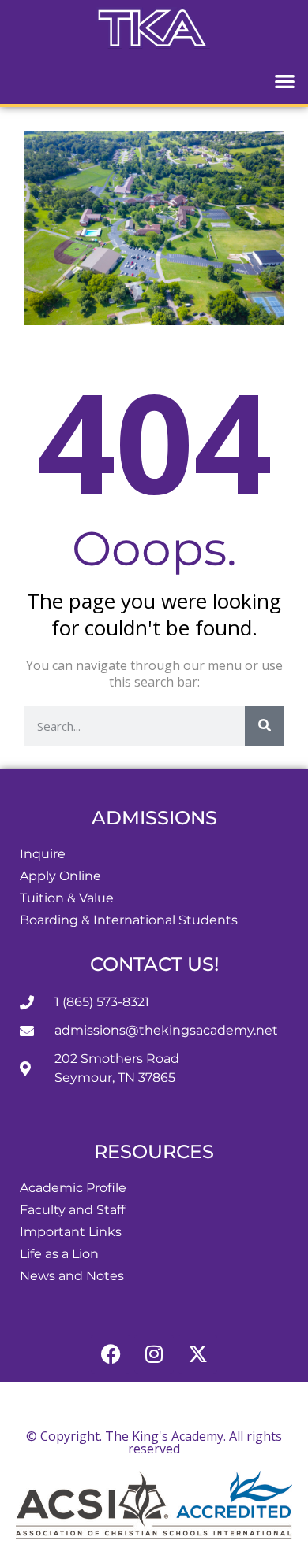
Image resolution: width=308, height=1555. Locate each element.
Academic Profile (73, 1187)
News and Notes (72, 1275)
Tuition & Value (67, 897)
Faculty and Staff (72, 1209)
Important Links (71, 1231)
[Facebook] (110, 1354)
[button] (285, 81)
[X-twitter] (197, 1354)
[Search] (264, 726)
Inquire (43, 853)
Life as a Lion (59, 1253)
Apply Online (60, 875)
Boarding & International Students (129, 920)
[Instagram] (154, 1354)
